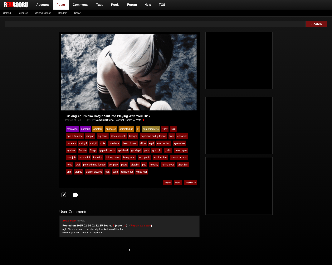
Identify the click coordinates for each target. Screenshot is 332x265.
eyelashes (179, 143)
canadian (182, 136)
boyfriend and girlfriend (153, 136)
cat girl (83, 143)
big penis (103, 136)
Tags (99, 4)
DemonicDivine (104, 120)
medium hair (160, 157)
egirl (151, 143)
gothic (168, 150)
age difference (75, 136)
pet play (113, 164)
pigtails (135, 164)
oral (78, 164)
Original (167, 182)
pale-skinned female (94, 164)
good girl (136, 150)
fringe (93, 150)
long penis (144, 157)
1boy (165, 129)
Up (124, 225)
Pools (115, 4)
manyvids (72, 129)
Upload (7, 13)
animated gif (126, 129)
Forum (132, 4)
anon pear (69, 220)
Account (42, 4)
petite (124, 164)
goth (146, 150)
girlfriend (123, 150)
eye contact (163, 143)
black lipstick (118, 136)
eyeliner (71, 150)
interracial (84, 157)
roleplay (154, 164)
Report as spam (140, 225)
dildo (143, 143)
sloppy (78, 171)
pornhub (85, 129)
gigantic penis (107, 150)
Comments (81, 4)
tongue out (127, 171)
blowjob (133, 136)
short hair (183, 164)
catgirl (93, 143)
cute (102, 143)
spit (107, 171)
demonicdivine (151, 129)
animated (111, 129)
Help (147, 4)
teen (115, 171)
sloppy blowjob (94, 171)
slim (69, 171)
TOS (162, 4)
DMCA (77, 13)
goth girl (156, 150)
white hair (141, 171)
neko (69, 164)
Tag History (190, 182)
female (82, 150)
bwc (171, 136)
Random (62, 13)
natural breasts (179, 157)
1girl (173, 129)
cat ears (71, 143)
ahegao (90, 136)
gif (138, 129)
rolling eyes (168, 164)
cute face (114, 143)
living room (129, 157)
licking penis (113, 157)
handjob (71, 157)
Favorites (23, 13)
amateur (97, 129)
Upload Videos (43, 13)
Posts (61, 4)
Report (178, 182)
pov (144, 164)
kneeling (97, 157)
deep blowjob (130, 143)
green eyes (181, 150)
